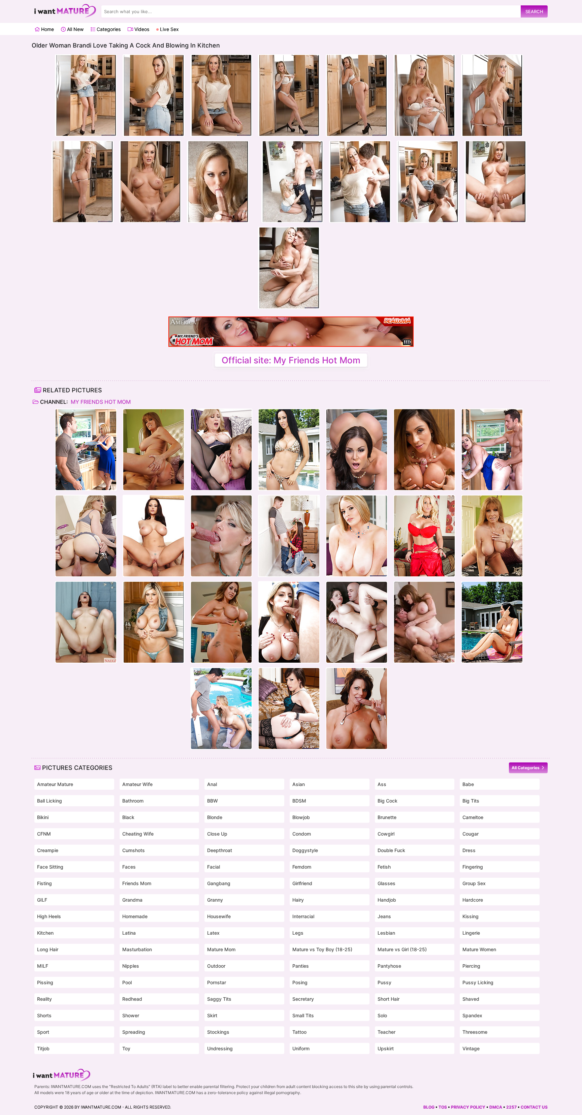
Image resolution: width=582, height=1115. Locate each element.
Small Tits (303, 1015)
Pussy (384, 982)
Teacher (386, 1032)
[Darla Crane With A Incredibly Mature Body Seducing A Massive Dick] (153, 449)
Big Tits (470, 801)
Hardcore (472, 900)
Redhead (132, 999)
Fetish (384, 867)
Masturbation (137, 949)
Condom (301, 834)
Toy (126, 1048)
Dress (469, 850)
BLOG (428, 1107)
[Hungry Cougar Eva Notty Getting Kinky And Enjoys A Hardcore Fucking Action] (221, 622)
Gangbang (218, 883)
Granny (215, 900)
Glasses (386, 883)
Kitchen (45, 933)
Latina (129, 933)
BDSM (299, 801)
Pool (127, 982)
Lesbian (386, 933)
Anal (212, 784)
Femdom (301, 867)
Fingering (472, 867)
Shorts (44, 1015)
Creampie (47, 850)
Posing (300, 982)
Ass (382, 784)
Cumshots (133, 850)
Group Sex (474, 883)
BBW (212, 801)
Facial (213, 867)
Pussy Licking (477, 982)
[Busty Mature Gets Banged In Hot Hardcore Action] (356, 622)
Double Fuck (391, 850)
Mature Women (479, 949)
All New (75, 29)
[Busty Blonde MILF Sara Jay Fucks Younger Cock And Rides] (289, 622)
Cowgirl (386, 834)
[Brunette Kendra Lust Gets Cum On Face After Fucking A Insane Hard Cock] (356, 449)
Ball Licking (49, 801)
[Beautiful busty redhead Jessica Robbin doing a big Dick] (86, 622)
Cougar (470, 834)
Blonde (214, 817)
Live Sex (169, 29)
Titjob (43, 1048)
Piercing (471, 966)
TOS (443, 1107)
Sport (43, 1032)
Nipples (130, 966)
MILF (42, 966)
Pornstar (216, 982)
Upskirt (386, 1048)
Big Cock (387, 801)
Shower (130, 1015)
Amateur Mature (55, 784)
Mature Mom (221, 949)
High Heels (49, 916)
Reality (44, 999)
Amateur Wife (137, 784)
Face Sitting (50, 867)
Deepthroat (219, 850)
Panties (300, 966)
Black (128, 817)
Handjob (387, 900)
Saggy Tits (219, 999)
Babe (468, 784)
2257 (511, 1107)
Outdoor (216, 966)
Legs (297, 933)
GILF (42, 900)
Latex (213, 933)
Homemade (135, 916)
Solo (382, 1015)
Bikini (42, 817)
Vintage (471, 1048)
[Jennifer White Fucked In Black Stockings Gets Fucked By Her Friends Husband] (289, 708)
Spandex (472, 1015)
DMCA (495, 1107)
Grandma (132, 900)
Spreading (133, 1032)
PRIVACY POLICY (468, 1107)
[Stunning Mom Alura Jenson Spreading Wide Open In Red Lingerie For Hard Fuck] (424, 535)
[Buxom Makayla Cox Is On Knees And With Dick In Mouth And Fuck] (289, 535)
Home (47, 29)
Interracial (303, 916)
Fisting (44, 883)
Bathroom (132, 801)
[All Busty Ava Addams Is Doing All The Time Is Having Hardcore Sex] (153, 535)
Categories (108, 29)
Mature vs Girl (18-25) (402, 949)
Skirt (212, 1015)
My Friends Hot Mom (100, 401)
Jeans (384, 916)
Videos (141, 29)
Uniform (301, 1048)
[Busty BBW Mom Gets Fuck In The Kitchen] (86, 449)
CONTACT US (534, 1107)
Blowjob (301, 817)
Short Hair (388, 999)
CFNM (44, 834)
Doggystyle (305, 850)
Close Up (217, 834)
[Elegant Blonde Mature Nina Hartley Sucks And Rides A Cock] (221, 449)
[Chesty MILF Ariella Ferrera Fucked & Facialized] (424, 449)
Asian (298, 784)
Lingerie (471, 933)
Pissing (45, 982)
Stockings (218, 1032)
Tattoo (299, 1032)
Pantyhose (389, 966)
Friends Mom (136, 883)
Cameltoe (472, 817)
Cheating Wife (138, 834)
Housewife (219, 916)
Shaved (470, 999)
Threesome (474, 1032)
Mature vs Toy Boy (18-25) (322, 949)
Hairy (298, 900)
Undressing (220, 1048)
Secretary (303, 999)
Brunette (387, 817)
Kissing (470, 916)
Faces (129, 867)
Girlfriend (302, 883)
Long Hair (47, 949)
